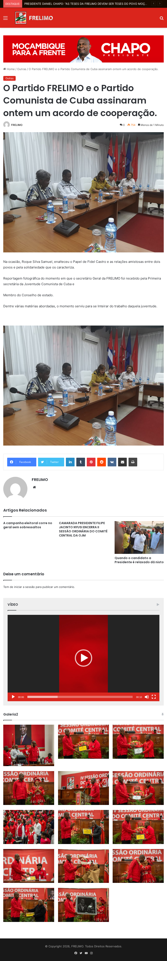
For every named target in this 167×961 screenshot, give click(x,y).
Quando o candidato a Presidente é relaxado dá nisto (139, 560)
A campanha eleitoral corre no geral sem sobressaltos (27, 525)
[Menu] (5, 19)
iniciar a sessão (24, 587)
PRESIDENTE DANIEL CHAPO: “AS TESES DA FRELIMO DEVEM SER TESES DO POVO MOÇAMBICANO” (92, 3)
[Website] (34, 487)
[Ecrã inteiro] (154, 697)
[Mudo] (147, 697)
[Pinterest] (91, 462)
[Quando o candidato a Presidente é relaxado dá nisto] (139, 537)
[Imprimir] (133, 462)
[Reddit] (101, 462)
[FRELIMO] (34, 18)
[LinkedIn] (70, 462)
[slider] (80, 697)
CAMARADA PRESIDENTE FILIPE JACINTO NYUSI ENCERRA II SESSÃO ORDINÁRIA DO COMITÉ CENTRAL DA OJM (83, 529)
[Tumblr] (80, 462)
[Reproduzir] (13, 697)
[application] (83, 658)
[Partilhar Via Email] (122, 462)
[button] (83, 658)
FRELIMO (16, 125)
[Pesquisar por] (161, 19)
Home (10, 69)
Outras (21, 69)
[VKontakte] (112, 462)
